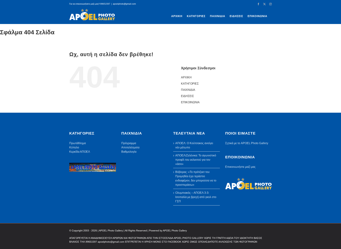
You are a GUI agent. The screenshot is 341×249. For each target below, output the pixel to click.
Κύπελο (74, 147)
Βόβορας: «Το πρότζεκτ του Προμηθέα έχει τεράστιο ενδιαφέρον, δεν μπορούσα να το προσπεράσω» (195, 178)
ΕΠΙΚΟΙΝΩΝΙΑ (190, 102)
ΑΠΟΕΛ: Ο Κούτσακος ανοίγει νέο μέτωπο (194, 145)
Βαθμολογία (128, 151)
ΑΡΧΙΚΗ (186, 77)
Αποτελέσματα (130, 147)
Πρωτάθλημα (77, 143)
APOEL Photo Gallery (175, 230)
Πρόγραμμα (128, 143)
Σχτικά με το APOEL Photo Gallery (246, 143)
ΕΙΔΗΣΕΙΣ (187, 96)
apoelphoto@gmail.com (124, 4)
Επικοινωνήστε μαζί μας (240, 166)
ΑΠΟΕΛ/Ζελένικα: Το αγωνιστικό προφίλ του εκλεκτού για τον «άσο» (195, 159)
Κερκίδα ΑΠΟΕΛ (79, 151)
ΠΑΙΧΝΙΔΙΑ (188, 89)
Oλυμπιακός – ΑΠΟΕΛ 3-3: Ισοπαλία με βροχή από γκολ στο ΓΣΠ (195, 197)
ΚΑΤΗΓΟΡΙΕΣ (190, 83)
